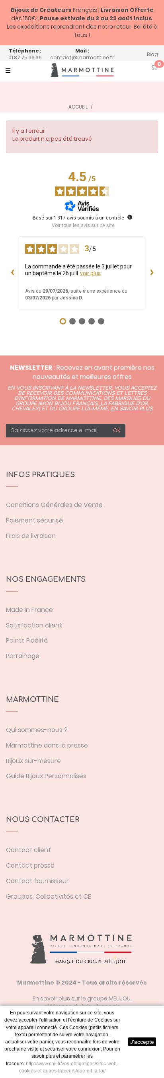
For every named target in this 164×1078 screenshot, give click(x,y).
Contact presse (30, 865)
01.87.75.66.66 (25, 57)
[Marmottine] (82, 70)
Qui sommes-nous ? (37, 729)
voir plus (90, 273)
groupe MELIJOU (109, 998)
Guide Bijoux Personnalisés (46, 776)
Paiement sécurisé (34, 520)
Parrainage (22, 655)
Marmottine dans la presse (47, 745)
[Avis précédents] (12, 272)
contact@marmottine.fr (82, 57)
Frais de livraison (31, 535)
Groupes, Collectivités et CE (48, 896)
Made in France (29, 609)
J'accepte (142, 1042)
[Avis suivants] (151, 272)
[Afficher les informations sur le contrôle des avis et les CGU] (130, 217)
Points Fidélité (27, 640)
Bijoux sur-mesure (33, 760)
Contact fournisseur (37, 881)
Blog (152, 54)
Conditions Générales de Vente (54, 504)
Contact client (28, 850)
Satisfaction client (34, 625)
